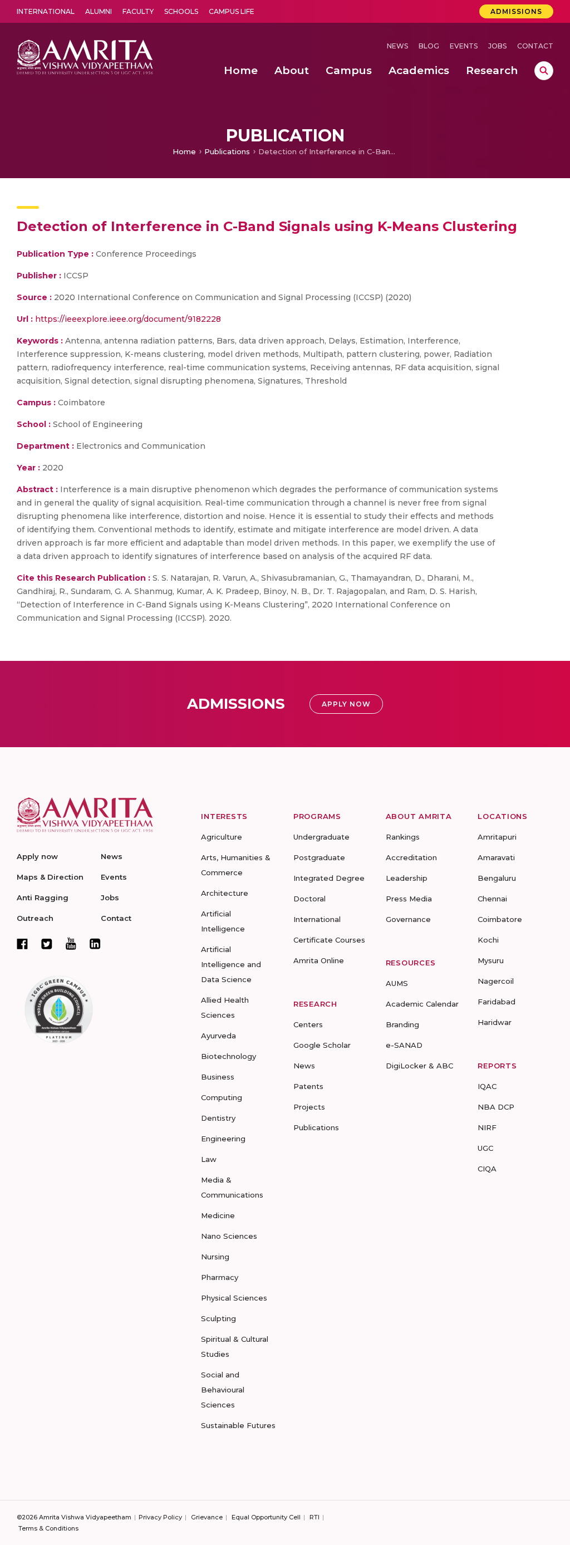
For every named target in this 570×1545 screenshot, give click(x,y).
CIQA (487, 1168)
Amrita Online (318, 960)
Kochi (488, 939)
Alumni (98, 11)
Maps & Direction (50, 876)
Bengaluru (497, 878)
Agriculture (221, 836)
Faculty (138, 11)
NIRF (487, 1127)
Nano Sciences (229, 1236)
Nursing (215, 1256)
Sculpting (218, 1318)
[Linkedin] (95, 943)
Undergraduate (321, 836)
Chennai (492, 898)
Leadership (407, 878)
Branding (402, 1024)
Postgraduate (319, 857)
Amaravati (496, 857)
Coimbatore (500, 919)
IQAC (487, 1086)
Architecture (224, 893)
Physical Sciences (234, 1297)
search (543, 70)
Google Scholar (322, 1045)
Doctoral (309, 898)
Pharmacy (219, 1277)
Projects (309, 1106)
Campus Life (231, 11)
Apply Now (346, 704)
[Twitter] (46, 943)
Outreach (35, 918)
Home (184, 151)
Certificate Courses (329, 939)
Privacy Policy (160, 1517)
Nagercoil (496, 981)
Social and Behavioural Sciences (222, 1389)
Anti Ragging (42, 897)
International (46, 11)
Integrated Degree (329, 878)
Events (464, 46)
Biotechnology (228, 1056)
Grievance (207, 1517)
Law (209, 1159)
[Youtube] (71, 943)
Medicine (218, 1215)
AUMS (397, 983)
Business (217, 1076)
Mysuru (491, 960)
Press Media (409, 898)
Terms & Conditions (48, 1528)
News (397, 46)
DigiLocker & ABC (419, 1065)
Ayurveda (218, 1035)
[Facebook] (22, 943)
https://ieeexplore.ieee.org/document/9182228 (128, 319)
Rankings (403, 836)
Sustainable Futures (238, 1425)
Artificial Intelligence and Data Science (231, 964)
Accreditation (411, 857)
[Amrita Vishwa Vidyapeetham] (85, 56)
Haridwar (495, 1022)
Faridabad (496, 1001)
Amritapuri (497, 836)
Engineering (223, 1138)
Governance (408, 919)
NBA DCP (496, 1106)
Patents (308, 1086)
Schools (181, 11)
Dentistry (218, 1118)
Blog (429, 46)
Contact (535, 46)
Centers (308, 1024)
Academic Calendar (422, 1003)
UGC (485, 1148)
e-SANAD (404, 1045)
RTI (314, 1517)
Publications (227, 151)
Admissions (516, 11)
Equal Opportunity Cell (266, 1517)
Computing (221, 1097)
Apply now (37, 856)
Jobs (497, 46)
